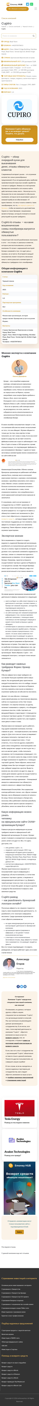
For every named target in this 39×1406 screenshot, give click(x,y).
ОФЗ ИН (4, 1346)
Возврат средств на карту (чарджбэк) (14, 1363)
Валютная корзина (8, 1334)
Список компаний (14, 26)
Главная (4, 26)
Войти (19, 1232)
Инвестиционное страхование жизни (14, 1312)
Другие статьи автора (9, 977)
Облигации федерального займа (12, 1342)
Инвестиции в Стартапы (9, 1349)
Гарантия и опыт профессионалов (13, 1316)
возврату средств (12, 1038)
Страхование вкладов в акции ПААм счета (15, 1308)
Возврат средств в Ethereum (11, 1374)
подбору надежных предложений (20, 1077)
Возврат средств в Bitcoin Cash (12, 1385)
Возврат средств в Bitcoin (10, 1370)
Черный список (27, 26)
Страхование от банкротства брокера (14, 1293)
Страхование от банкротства (11, 1289)
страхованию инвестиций (16, 1080)
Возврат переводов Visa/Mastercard (13, 1382)
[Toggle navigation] (35, 8)
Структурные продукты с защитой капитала (16, 1330)
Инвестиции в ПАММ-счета (11, 1338)
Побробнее (19, 140)
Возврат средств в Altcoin (10, 1378)
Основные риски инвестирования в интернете (16, 1285)
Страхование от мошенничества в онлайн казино (17, 1304)
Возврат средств (7, 1366)
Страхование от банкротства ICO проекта (15, 1297)
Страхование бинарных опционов (12, 1300)
